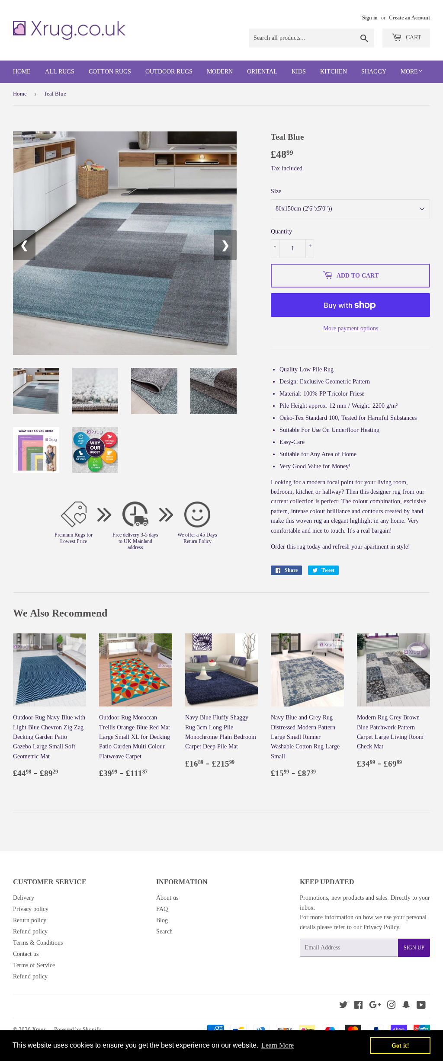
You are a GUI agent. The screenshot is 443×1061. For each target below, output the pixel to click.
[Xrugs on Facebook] (358, 1006)
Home (22, 71)
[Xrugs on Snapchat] (406, 1006)
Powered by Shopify (77, 1029)
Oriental (262, 71)
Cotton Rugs (110, 71)
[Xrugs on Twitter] (343, 1006)
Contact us (26, 954)
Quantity (281, 231)
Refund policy (30, 931)
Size (276, 191)
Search (164, 931)
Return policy (29, 920)
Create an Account (409, 18)
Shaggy (373, 71)
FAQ (162, 909)
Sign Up (414, 948)
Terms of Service (34, 965)
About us (167, 898)
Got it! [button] (400, 1045)
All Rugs (59, 71)
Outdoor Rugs (169, 71)
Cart (412, 37)
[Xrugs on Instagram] (391, 1006)
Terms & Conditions (38, 943)
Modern (220, 71)
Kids (299, 71)
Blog (162, 920)
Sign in (370, 18)
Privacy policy (30, 909)
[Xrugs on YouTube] (421, 1006)
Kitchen (333, 71)
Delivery (23, 898)
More (409, 71)
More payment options (350, 328)
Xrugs (39, 1029)
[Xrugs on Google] (375, 1006)
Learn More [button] (277, 1045)
